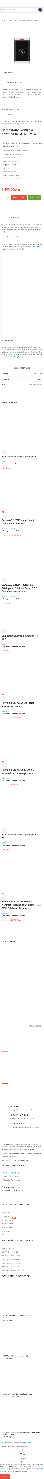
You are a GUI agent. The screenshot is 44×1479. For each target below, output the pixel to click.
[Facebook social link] (4, 1199)
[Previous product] (29, 25)
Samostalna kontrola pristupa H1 (20, 456)
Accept (5, 1476)
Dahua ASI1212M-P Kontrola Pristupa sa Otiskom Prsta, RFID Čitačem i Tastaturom (19, 588)
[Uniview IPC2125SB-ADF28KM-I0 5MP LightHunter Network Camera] (19, 1415)
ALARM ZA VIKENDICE (10, 1252)
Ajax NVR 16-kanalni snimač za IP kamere (18, 1394)
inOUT (4, 462)
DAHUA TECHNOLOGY (9, 529)
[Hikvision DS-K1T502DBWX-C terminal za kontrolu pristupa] (22, 739)
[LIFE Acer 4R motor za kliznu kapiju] (19, 1338)
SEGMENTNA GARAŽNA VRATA (13, 1270)
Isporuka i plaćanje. (16, 357)
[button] (4, 516)
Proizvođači (5, 1216)
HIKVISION (5, 711)
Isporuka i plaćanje (9, 1219)
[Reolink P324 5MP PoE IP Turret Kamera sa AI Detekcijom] (19, 1298)
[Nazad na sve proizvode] (31, 25)
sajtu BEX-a (37, 246)
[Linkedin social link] (14, 1199)
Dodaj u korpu (19, 197)
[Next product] (34, 25)
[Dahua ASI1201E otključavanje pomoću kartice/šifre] (22, 490)
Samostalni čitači (33, 21)
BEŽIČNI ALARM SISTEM (11, 1256)
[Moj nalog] (41, 3)
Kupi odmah (34, 197)
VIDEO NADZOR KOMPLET (11, 1263)
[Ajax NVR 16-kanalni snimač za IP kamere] (19, 1377)
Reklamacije (6, 1231)
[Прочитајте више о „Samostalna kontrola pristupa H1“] (4, 452)
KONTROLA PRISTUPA (17, 21)
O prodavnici (6, 1212)
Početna (4, 21)
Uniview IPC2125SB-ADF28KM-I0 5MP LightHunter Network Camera (21, 1433)
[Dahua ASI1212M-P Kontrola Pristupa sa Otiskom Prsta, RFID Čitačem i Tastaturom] (22, 557)
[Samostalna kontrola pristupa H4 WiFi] (22, 807)
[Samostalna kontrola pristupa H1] (22, 429)
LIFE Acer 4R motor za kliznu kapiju (16, 1356)
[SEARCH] (40, 10)
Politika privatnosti (8, 1235)
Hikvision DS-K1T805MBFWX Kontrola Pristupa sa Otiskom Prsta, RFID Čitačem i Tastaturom (21, 905)
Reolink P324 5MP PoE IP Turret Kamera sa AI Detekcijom (19, 1317)
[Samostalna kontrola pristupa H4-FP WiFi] (14, 616)
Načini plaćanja (7, 1227)
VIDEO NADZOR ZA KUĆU (11, 1259)
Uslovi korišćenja (7, 1224)
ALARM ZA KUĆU (8, 1248)
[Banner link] (22, 937)
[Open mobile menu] (2, 3)
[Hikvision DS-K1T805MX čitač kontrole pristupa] (22, 672)
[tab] (22, 368)
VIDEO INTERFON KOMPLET (12, 1267)
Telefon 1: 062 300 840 (11, 1173)
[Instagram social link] (9, 1199)
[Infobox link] (22, 1108)
